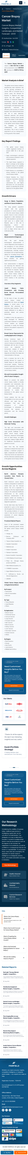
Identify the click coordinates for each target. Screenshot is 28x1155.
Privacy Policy (8, 1150)
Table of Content (14, 55)
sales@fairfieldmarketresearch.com (12, 1107)
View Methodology (10, 865)
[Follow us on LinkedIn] (10, 1110)
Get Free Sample (14, 685)
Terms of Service (19, 1150)
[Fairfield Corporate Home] (14, 1064)
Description (6, 55)
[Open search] (20, 2)
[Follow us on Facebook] (6, 1110)
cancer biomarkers (16, 256)
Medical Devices (17, 8)
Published (8, 8)
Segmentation (21, 55)
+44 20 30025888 (9, 1101)
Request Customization (14, 690)
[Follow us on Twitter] (3, 1110)
